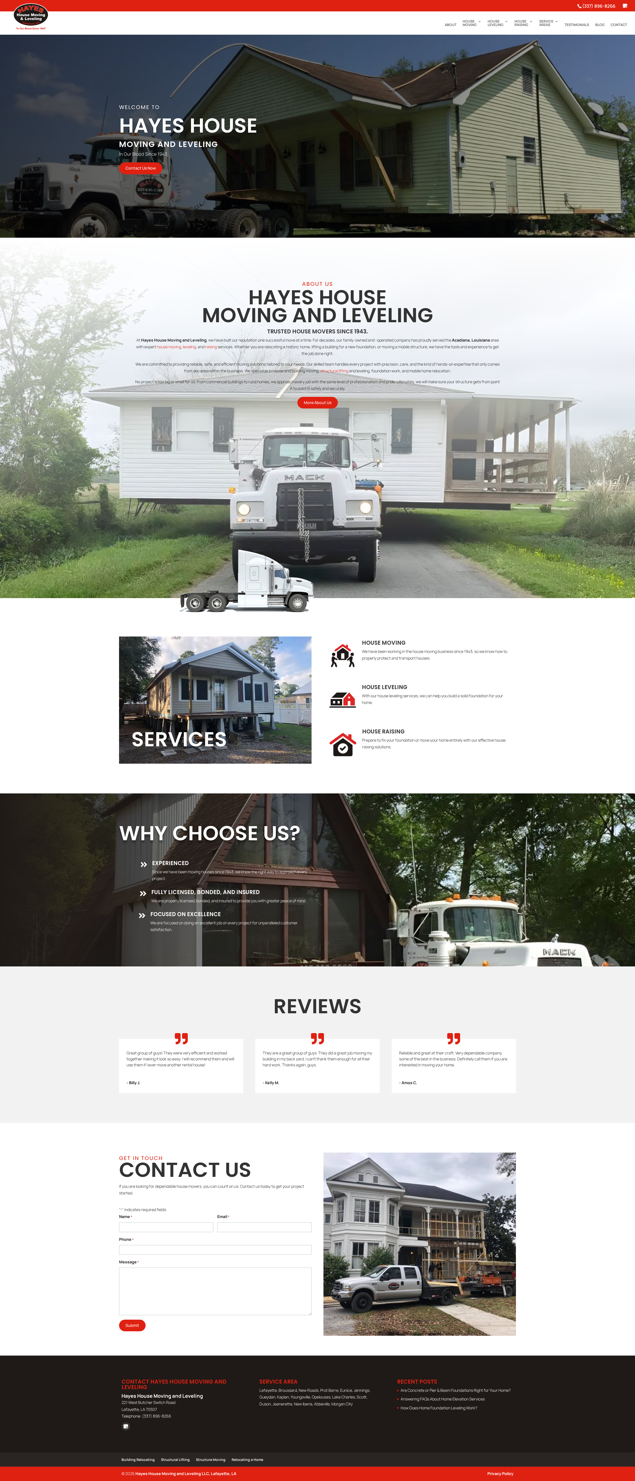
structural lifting (334, 371)
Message (129, 1262)
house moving (169, 346)
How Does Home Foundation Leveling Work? (439, 1408)
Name (125, 1216)
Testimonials (577, 25)
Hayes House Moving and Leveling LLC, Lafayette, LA (185, 1473)
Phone (126, 1239)
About (450, 25)
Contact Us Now (141, 168)
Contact (619, 25)
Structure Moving (210, 1459)
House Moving (469, 23)
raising (211, 346)
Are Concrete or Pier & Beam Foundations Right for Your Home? (456, 1390)
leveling (189, 346)
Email (223, 1216)
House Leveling (495, 23)
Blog (599, 25)
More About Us (317, 402)
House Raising (521, 23)
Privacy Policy (500, 1473)
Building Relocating (138, 1459)
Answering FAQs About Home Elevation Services (443, 1399)
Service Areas (546, 23)
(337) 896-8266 (598, 6)
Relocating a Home (247, 1459)
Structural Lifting (175, 1459)
